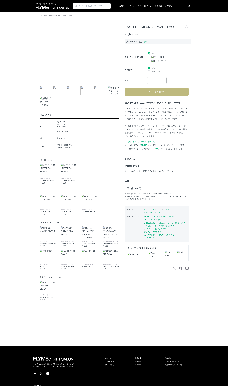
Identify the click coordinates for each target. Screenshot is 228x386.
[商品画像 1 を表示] (45, 90)
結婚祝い (172, 216)
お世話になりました (166, 226)
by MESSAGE (149, 223)
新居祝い (164, 216)
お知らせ (122, 6)
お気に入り (170, 6)
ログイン (147, 6)
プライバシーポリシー (172, 361)
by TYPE (147, 229)
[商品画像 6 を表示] (113, 90)
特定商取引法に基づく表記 (173, 365)
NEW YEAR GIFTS (166, 235)
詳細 (145, 42)
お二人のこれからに (165, 223)
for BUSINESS (149, 220)
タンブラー (168, 209)
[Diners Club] (155, 255)
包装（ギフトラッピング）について (141, 142)
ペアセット (159, 213)
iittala (45, 15)
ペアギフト (148, 213)
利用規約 (168, 358)
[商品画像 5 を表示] (100, 90)
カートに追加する (157, 92)
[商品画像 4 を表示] (86, 90)
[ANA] (181, 255)
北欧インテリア (160, 229)
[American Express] (137, 255)
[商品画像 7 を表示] (45, 101)
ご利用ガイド (135, 6)
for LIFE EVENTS (151, 216)
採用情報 (138, 365)
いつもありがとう (151, 226)
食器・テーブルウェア (152, 209)
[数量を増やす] (163, 80)
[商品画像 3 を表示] (72, 90)
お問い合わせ (109, 365)
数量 (126, 80)
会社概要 (138, 361)
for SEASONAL (150, 235)
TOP (41, 15)
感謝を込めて (179, 223)
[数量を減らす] (150, 80)
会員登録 (158, 6)
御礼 (159, 220)
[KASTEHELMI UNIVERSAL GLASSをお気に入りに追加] (186, 26)
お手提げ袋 (129, 70)
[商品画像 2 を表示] (59, 90)
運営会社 (138, 358)
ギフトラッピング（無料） (135, 57)
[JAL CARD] (169, 255)
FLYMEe (144, 145)
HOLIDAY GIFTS (150, 238)
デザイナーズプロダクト (153, 232)
